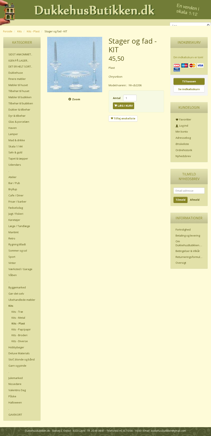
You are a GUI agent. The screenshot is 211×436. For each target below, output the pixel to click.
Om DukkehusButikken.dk (189, 243)
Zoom (76, 99)
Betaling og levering (188, 235)
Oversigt (181, 263)
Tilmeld (180, 200)
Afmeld (194, 200)
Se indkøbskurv (189, 89)
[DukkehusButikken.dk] (105, 12)
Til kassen (189, 81)
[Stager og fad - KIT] (74, 64)
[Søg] (208, 26)
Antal (117, 98)
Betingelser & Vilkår (188, 251)
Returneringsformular (189, 257)
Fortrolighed (183, 229)
